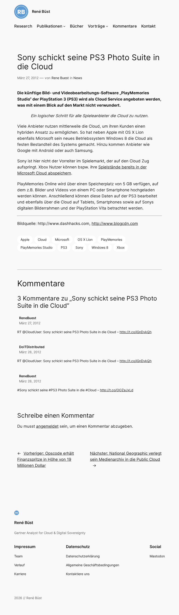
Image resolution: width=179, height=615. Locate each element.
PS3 (64, 247)
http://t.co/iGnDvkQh (135, 332)
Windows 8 (100, 247)
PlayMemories (111, 239)
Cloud (42, 239)
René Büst (41, 11)
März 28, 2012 (30, 352)
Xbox (121, 247)
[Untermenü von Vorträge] (107, 26)
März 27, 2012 (29, 323)
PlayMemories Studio (36, 247)
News (77, 78)
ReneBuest (27, 318)
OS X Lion (85, 239)
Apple (25, 239)
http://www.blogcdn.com (115, 223)
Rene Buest (60, 78)
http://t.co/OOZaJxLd (116, 390)
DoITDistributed (32, 347)
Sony (79, 247)
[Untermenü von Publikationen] (64, 26)
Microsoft (62, 239)
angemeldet (47, 426)
